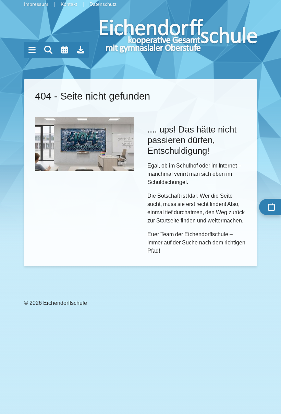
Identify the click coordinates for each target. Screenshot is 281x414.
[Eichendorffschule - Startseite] (178, 36)
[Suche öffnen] (48, 50)
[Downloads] (81, 50)
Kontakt (69, 4)
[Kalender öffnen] (64, 50)
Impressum (36, 4)
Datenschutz (103, 4)
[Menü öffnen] (32, 50)
